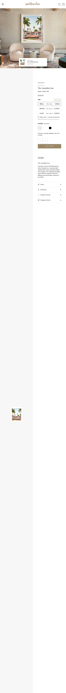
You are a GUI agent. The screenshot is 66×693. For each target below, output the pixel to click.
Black (50, 128)
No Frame (39, 128)
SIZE (39, 99)
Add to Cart (49, 146)
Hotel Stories (41, 85)
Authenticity (43, 189)
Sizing (42, 184)
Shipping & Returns (45, 200)
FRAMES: (43, 123)
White (45, 128)
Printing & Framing (45, 195)
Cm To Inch (57, 100)
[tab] (41, 157)
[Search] (59, 4)
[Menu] (3, 4)
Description (41, 157)
